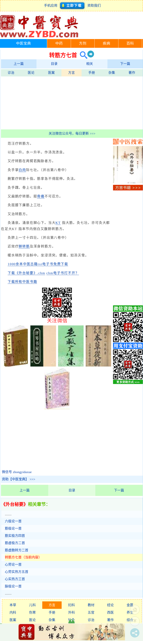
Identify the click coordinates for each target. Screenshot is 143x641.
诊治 (11, 73)
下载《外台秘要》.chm (26, 273)
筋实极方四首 (15, 536)
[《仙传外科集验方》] (15, 365)
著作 (131, 73)
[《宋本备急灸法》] (57, 408)
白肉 (22, 170)
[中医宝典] (39, 36)
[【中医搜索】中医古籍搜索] (128, 143)
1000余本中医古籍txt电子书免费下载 (38, 264)
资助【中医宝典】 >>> (18, 479)
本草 (12, 605)
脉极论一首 (13, 586)
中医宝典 (23, 43)
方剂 (82, 43)
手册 (91, 73)
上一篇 (19, 64)
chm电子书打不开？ (62, 273)
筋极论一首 (13, 528)
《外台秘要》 (14, 504)
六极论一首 (13, 521)
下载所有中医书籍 (22, 282)
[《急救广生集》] (71, 365)
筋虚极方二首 (15, 543)
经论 (110, 605)
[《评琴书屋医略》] (43, 365)
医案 (51, 73)
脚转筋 (24, 246)
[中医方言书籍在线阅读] (128, 189)
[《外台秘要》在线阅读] (128, 182)
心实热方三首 (15, 579)
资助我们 (94, 5)
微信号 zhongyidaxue (17, 472)
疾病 (106, 43)
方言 (71, 73)
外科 (71, 612)
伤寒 (32, 612)
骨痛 (41, 196)
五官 (91, 612)
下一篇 (125, 64)
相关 (89, 64)
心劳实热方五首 (16, 572)
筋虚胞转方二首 (16, 550)
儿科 (32, 605)
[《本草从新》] (98, 365)
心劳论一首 (13, 564)
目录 (54, 64)
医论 (31, 73)
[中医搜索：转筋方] (82, 55)
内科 (12, 612)
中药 (59, 43)
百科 (130, 43)
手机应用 (51, 5)
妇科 (71, 605)
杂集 (111, 73)
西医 (110, 612)
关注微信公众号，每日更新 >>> (72, 133)
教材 (91, 605)
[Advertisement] (72, 102)
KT (58, 223)
